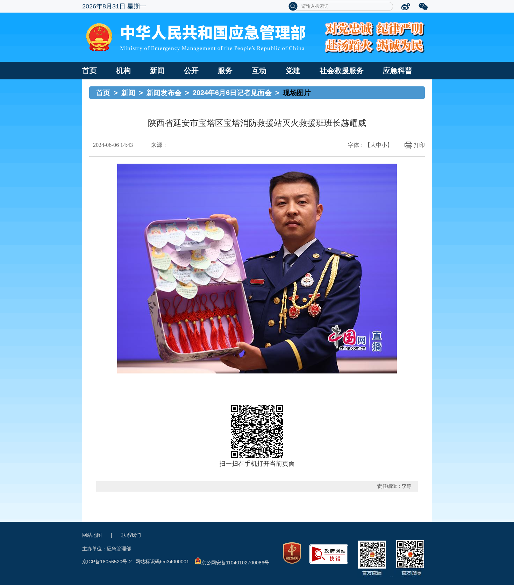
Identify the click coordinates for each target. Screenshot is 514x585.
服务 (225, 70)
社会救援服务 (342, 70)
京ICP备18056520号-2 (107, 561)
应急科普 (397, 70)
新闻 (157, 70)
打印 (419, 145)
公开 (191, 70)
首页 (89, 70)
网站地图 (92, 535)
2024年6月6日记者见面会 (232, 93)
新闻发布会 (164, 93)
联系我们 (131, 535)
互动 (259, 70)
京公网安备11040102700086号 (235, 562)
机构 (123, 70)
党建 (293, 70)
